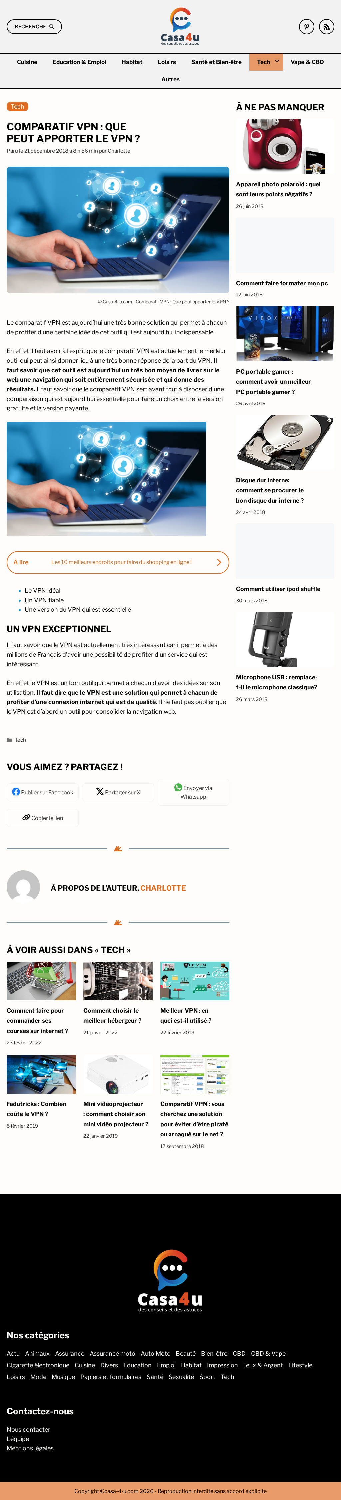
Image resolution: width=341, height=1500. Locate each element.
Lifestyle (300, 1365)
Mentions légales (30, 1448)
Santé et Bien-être (216, 62)
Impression (222, 1365)
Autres (170, 79)
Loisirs (167, 62)
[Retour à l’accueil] (180, 25)
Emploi (166, 1365)
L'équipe (18, 1438)
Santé (155, 1376)
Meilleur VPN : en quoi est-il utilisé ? (185, 1015)
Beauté (186, 1353)
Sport (207, 1376)
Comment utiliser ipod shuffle (278, 588)
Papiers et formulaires (110, 1376)
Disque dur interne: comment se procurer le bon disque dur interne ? (270, 490)
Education (137, 1365)
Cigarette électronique (38, 1365)
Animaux (37, 1353)
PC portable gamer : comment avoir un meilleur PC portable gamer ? (273, 381)
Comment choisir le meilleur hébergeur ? (112, 1015)
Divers (109, 1365)
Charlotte (163, 888)
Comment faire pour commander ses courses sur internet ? (37, 1020)
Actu (13, 1353)
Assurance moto (112, 1353)
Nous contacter (28, 1429)
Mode (38, 1376)
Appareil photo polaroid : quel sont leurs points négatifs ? (278, 189)
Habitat (132, 62)
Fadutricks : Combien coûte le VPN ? (36, 1108)
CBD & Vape (268, 1353)
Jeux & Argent (263, 1365)
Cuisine (27, 62)
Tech (263, 62)
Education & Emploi (79, 62)
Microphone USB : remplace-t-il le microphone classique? (277, 682)
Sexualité (181, 1376)
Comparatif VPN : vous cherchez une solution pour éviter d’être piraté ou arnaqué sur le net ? (194, 1119)
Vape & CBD (307, 62)
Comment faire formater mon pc (282, 283)
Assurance (69, 1353)
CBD (239, 1353)
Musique (63, 1376)
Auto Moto (155, 1353)
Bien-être (214, 1353)
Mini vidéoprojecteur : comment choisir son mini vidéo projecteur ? (115, 1114)
